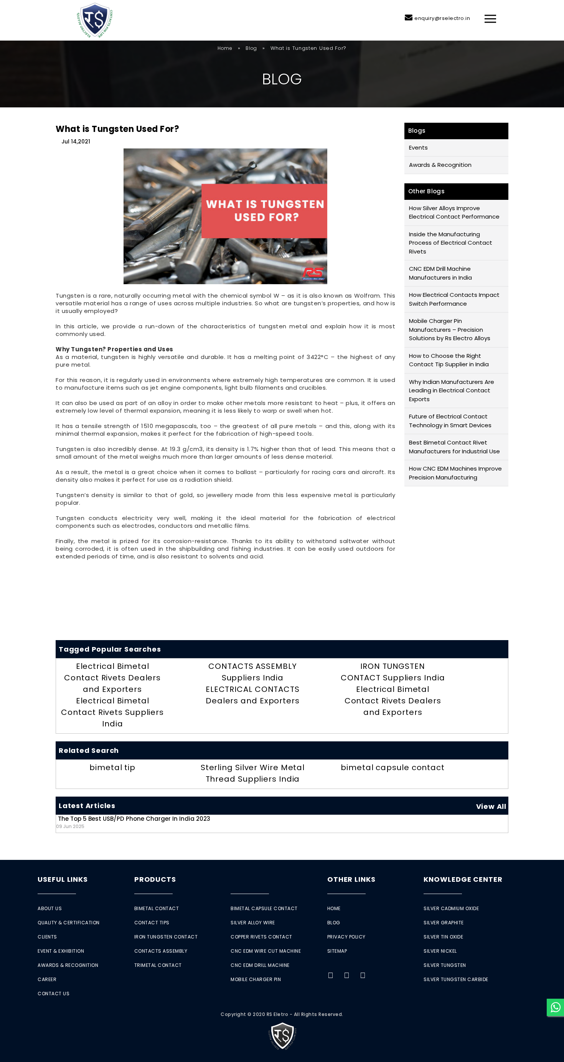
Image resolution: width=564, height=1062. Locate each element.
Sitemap (337, 951)
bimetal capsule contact (393, 767)
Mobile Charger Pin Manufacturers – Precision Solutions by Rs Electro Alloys (449, 329)
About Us (50, 908)
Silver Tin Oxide (443, 937)
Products (155, 879)
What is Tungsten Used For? (117, 129)
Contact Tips (152, 922)
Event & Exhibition (61, 951)
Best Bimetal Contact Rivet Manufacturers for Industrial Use (454, 446)
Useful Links (63, 879)
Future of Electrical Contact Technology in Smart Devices (450, 420)
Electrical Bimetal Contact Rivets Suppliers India (112, 712)
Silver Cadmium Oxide (451, 908)
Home (225, 48)
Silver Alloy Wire (253, 922)
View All (491, 806)
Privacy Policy (346, 937)
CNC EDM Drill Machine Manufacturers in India (440, 273)
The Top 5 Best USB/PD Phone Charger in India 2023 (133, 822)
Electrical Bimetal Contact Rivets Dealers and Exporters (112, 678)
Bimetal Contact (156, 908)
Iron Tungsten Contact (166, 937)
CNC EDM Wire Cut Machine (266, 951)
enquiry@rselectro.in (442, 18)
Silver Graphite (444, 922)
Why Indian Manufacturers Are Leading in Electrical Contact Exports (451, 390)
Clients (47, 937)
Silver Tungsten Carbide (456, 979)
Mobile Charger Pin (256, 979)
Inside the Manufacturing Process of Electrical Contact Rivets (450, 242)
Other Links (351, 879)
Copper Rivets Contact (261, 937)
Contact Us (53, 993)
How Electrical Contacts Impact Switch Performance (454, 299)
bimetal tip (112, 767)
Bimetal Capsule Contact (264, 908)
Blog (251, 48)
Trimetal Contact (158, 965)
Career (47, 979)
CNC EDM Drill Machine (260, 965)
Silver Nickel (440, 951)
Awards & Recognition (440, 165)
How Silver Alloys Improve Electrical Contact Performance (454, 212)
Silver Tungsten (445, 965)
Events (418, 147)
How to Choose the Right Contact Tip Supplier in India (449, 360)
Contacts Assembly (161, 951)
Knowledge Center (463, 879)
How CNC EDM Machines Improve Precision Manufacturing (455, 472)
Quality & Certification (69, 922)
